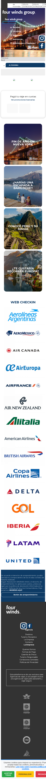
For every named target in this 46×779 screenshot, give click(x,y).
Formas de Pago (29, 652)
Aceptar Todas (8, 774)
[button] (23, 58)
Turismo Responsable (29, 657)
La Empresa (29, 640)
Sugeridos (18, 35)
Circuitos (17, 31)
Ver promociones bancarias (23, 100)
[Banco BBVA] (12, 108)
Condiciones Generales (29, 660)
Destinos (29, 634)
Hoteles (16, 27)
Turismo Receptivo (29, 637)
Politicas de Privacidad (29, 662)
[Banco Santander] (24, 108)
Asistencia (18, 39)
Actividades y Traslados (24, 43)
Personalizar (25, 774)
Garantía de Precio (28, 655)
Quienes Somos (29, 649)
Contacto (29, 642)
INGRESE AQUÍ (15, 590)
